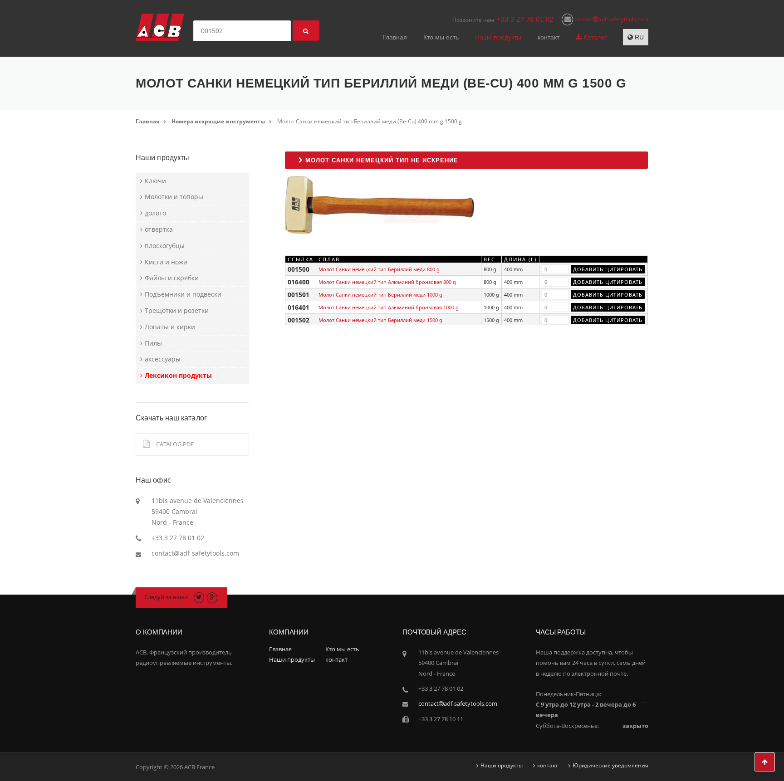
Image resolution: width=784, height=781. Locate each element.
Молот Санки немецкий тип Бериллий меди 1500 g (380, 320)
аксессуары (163, 359)
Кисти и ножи (166, 262)
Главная (394, 37)
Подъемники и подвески (183, 294)
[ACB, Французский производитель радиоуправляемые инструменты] (160, 26)
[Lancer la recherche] (306, 30)
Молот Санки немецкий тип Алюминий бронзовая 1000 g (388, 307)
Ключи (155, 180)
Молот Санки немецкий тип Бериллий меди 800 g (379, 269)
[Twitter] (199, 597)
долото (155, 213)
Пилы (153, 343)
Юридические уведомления (610, 765)
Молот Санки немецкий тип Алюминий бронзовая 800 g (387, 281)
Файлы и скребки (172, 277)
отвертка (159, 229)
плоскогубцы (165, 245)
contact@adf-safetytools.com (195, 553)
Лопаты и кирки (170, 326)
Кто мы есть (441, 37)
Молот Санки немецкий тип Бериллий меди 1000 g (380, 294)
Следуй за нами (166, 597)
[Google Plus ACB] (212, 597)
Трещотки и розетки (177, 310)
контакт (548, 37)
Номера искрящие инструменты (218, 121)
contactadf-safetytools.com (610, 19)
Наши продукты (498, 37)
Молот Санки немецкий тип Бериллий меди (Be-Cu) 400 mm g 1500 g (369, 121)
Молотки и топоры (174, 196)
